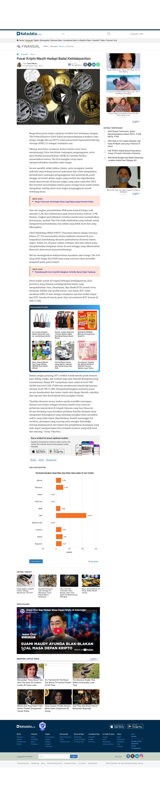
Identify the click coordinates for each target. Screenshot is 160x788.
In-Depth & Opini (84, 40)
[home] (17, 40)
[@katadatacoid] (141, 756)
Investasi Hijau (79, 742)
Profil (61, 739)
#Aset (41, 460)
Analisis (91, 739)
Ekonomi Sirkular (79, 739)
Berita (21, 40)
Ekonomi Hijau (56, 40)
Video (102, 40)
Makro (46, 46)
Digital (36, 40)
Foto (118, 744)
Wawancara (106, 742)
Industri (19, 739)
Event (133, 746)
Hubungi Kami (92, 763)
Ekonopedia (45, 40)
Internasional (21, 742)
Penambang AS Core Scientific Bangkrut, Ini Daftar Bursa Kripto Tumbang (65, 272)
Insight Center (136, 741)
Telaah (105, 737)
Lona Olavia (32, 63)
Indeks (133, 736)
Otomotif (95, 40)
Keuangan (54, 46)
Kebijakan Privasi (70, 763)
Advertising (35, 763)
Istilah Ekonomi (65, 742)
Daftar (74, 756)
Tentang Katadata (23, 763)
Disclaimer (82, 763)
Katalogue (120, 742)
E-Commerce (50, 737)
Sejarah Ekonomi (65, 737)
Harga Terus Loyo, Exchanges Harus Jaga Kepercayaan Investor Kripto (64, 202)
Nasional (20, 737)
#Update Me (51, 460)
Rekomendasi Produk (39, 307)
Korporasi (70, 46)
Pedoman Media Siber (54, 763)
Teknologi (48, 746)
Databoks (134, 743)
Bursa (62, 46)
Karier (43, 763)
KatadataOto (136, 748)
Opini (104, 739)
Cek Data (91, 742)
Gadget (47, 744)
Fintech (47, 739)
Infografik (91, 737)
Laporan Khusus (108, 744)
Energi (19, 744)
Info (115, 40)
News (119, 737)
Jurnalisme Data (70, 40)
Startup (47, 742)
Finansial (29, 40)
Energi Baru (78, 737)
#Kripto (33, 460)
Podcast (109, 40)
